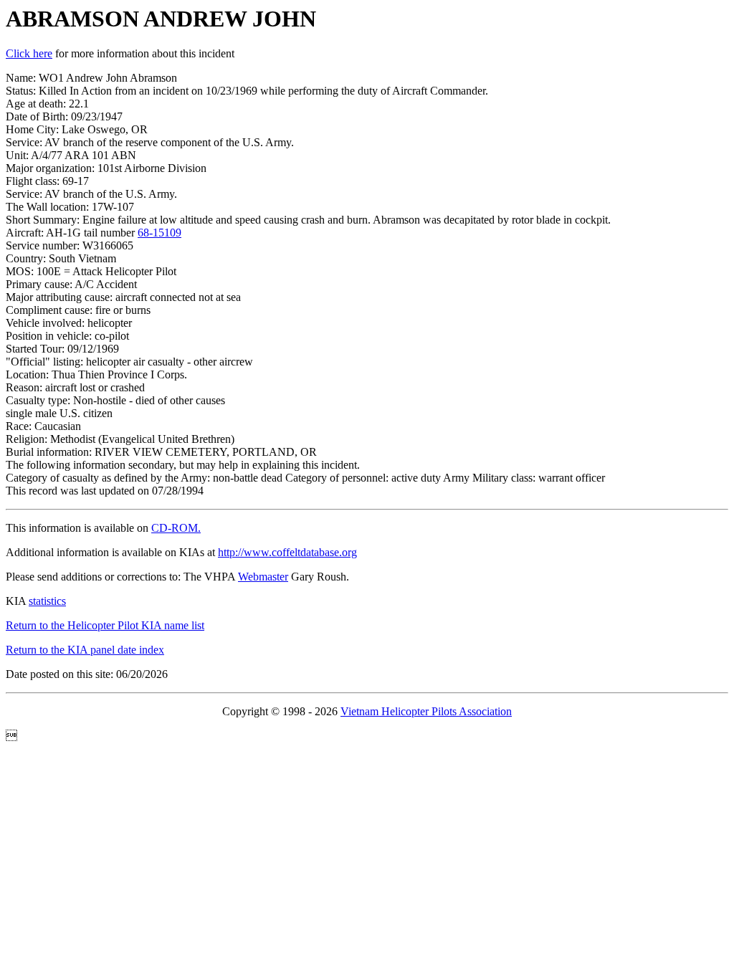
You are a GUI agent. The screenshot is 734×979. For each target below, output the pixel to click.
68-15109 (159, 232)
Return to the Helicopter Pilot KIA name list (105, 625)
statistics (47, 601)
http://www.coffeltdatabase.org (287, 552)
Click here (29, 53)
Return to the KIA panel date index (85, 650)
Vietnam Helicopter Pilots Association (426, 711)
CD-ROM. (176, 528)
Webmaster (263, 576)
